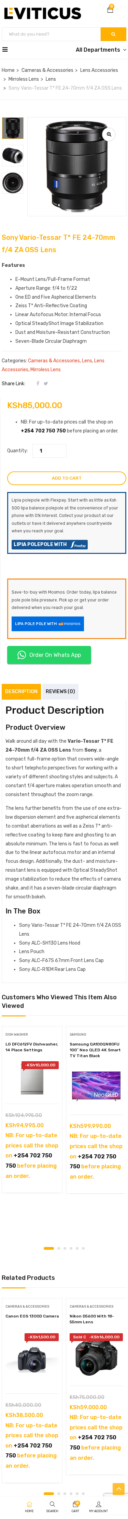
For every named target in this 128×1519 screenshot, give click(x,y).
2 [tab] (58, 1248)
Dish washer (16, 1035)
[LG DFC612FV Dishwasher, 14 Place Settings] (32, 1079)
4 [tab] (71, 1248)
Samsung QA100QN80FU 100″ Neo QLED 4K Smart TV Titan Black (95, 1050)
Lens (51, 79)
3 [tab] (64, 1248)
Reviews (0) (60, 691)
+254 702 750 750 (43, 431)
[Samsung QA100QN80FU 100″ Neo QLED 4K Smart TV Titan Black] (96, 1086)
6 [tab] (83, 1248)
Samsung (78, 1035)
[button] (110, 10)
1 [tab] (49, 1248)
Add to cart (67, 478)
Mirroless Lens (24, 79)
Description (21, 691)
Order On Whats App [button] (55, 655)
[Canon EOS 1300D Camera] (32, 1360)
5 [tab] (77, 1248)
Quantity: (17, 451)
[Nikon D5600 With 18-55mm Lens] (96, 1356)
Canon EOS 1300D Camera (32, 1316)
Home (8, 70)
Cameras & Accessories (47, 70)
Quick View (32, 1086)
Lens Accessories (99, 70)
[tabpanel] (32, 1112)
